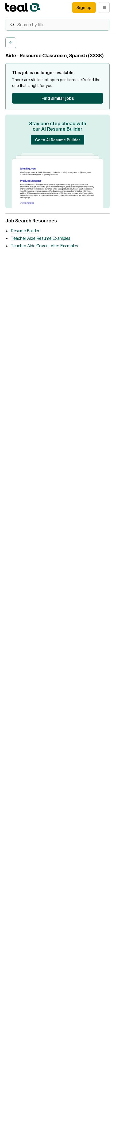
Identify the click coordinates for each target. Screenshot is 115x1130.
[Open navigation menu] (104, 7)
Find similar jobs (57, 98)
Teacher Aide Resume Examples (40, 238)
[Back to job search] (10, 42)
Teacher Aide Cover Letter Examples (44, 245)
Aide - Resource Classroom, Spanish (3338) (54, 55)
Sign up (83, 7)
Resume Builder (25, 230)
